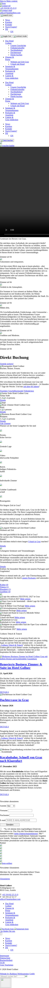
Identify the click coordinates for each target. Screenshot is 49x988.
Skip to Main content (9, 1)
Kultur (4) (4, 585)
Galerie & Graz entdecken (11, 77)
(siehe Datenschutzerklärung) (26, 833)
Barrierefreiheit (6, 960)
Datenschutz (5, 958)
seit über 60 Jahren (31, 386)
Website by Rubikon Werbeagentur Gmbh (17, 974)
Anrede (3, 806)
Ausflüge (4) (5, 592)
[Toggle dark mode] (20, 36)
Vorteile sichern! (6, 364)
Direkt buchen (16, 55)
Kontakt (8, 25)
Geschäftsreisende (15, 391)
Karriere (8, 22)
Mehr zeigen (25, 599)
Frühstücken (29, 391)
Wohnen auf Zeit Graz (19, 62)
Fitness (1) (4, 587)
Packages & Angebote (10, 72)
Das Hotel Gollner (9, 42)
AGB (2, 963)
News (7, 20)
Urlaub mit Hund (17, 64)
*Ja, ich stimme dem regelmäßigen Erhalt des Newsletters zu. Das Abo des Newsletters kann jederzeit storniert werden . (23, 831)
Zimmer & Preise (9, 58)
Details (3, 400)
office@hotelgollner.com (10, 899)
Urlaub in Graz (34, 541)
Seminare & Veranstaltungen (11, 67)
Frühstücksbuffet (17, 48)
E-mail (2, 820)
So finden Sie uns (7, 931)
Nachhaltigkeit (16, 50)
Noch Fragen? (11, 27)
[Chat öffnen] (5, 983)
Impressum (4, 956)
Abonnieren (5, 879)
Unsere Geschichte (18, 45)
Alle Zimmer (5, 423)
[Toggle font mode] (6, 36)
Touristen (4, 391)
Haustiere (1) (5, 589)
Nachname (4, 815)
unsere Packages (29, 578)
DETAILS (4, 692)
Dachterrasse (15, 52)
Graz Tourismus (6, 965)
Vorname (3, 810)
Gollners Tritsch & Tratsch (12, 645)
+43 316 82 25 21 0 (10, 894)
